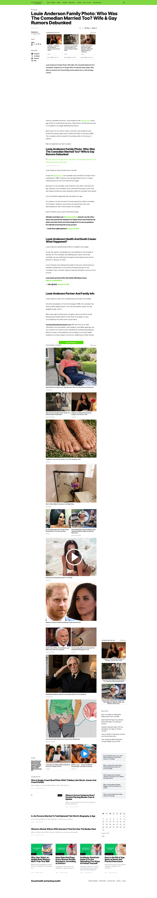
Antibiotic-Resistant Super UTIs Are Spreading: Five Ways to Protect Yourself (112, 729)
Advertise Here (97, 2)
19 (110, 824)
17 (103, 824)
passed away (85, 120)
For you (89, 2)
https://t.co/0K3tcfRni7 (54, 280)
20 (113, 824)
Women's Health (60, 854)
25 (107, 827)
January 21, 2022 (63, 284)
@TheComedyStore (70, 217)
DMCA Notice (102, 881)
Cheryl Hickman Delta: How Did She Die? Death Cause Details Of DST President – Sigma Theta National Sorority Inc (36, 765)
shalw (32, 42)
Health (58, 2)
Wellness (53, 2)
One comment (35, 28)
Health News (71, 2)
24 (103, 827)
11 (106, 822)
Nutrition (79, 2)
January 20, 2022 (73, 228)
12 (110, 822)
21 (117, 824)
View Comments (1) (71, 342)
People (34, 10)
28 (117, 827)
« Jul (102, 836)
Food (84, 2)
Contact (124, 881)
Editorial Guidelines (93, 881)
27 (113, 827)
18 (106, 824)
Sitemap (118, 881)
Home (48, 2)
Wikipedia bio (58, 175)
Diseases (65, 2)
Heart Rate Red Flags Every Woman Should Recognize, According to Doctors (112, 722)
